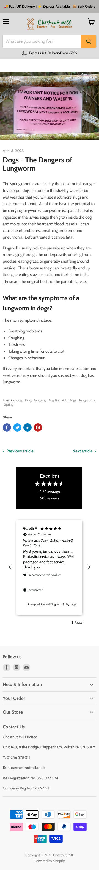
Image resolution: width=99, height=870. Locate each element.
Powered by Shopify (49, 860)
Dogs (72, 400)
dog (19, 400)
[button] (10, 567)
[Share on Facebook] (7, 427)
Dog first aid (57, 400)
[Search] (88, 41)
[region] (49, 567)
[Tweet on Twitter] (17, 427)
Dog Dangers (35, 400)
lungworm (87, 400)
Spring (9, 404)
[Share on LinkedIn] (27, 427)
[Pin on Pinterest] (38, 427)
